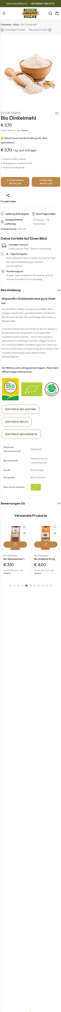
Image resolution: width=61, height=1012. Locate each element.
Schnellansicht (24, 533)
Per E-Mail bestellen (46, 182)
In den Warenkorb (15, 544)
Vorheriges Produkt (15, 29)
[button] (10, 585)
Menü (3, 13)
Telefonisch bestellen (16, 182)
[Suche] (50, 13)
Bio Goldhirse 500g (44, 559)
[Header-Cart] (57, 13)
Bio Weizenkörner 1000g (17, 559)
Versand (24, 130)
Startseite (6, 24)
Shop (16, 24)
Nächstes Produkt (38, 29)
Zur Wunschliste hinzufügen (57, 113)
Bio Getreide (11, 113)
